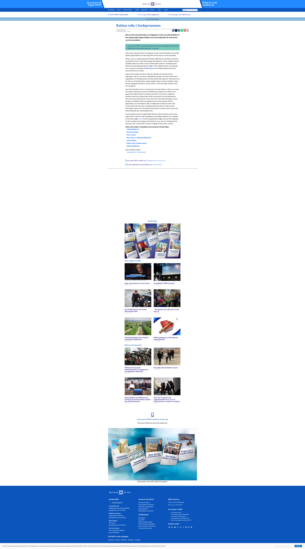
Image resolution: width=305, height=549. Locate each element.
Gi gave (119, 9)
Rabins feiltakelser (133, 146)
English (137, 540)
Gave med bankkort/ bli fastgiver (180, 514)
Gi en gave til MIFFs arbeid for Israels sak (152, 419)
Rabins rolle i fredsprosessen (137, 143)
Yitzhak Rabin (157, 164)
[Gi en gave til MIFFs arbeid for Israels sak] (152, 415)
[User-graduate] (191, 527)
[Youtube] (175, 527)
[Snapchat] (189, 527)
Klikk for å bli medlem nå (209, 3)
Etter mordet (131, 135)
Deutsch (124, 540)
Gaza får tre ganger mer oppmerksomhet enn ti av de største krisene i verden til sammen (167, 399)
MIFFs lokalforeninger (145, 522)
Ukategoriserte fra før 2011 (155, 160)
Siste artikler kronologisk (146, 504)
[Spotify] (186, 527)
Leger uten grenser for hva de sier (137, 283)
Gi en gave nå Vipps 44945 (94, 3)
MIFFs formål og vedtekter (146, 524)
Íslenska (131, 540)
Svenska (111, 540)
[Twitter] (172, 527)
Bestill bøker (152, 221)
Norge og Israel (143, 509)
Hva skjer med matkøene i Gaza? (166, 368)
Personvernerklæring (145, 528)
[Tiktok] (180, 527)
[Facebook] (169, 527)
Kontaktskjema (117, 503)
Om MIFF (141, 520)
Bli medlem (111, 9)
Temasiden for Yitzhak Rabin (136, 152)
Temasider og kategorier (145, 507)
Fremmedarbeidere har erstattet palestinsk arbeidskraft (136, 339)
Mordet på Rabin (132, 132)
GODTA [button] (298, 546)
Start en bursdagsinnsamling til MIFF (181, 520)
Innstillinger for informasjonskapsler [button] (282, 546)
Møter (137, 9)
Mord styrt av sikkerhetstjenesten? (139, 138)
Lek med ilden (131, 140)
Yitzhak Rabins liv (133, 129)
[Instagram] (177, 527)
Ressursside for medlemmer (147, 526)
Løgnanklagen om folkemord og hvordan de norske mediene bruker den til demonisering (138, 399)
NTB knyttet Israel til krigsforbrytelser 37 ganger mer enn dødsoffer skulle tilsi (136, 370)
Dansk (117, 540)
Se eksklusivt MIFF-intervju (164, 283)
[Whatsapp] (183, 527)
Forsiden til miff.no (144, 502)
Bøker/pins (144, 9)
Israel (141, 119)
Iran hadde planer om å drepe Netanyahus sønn (136, 310)
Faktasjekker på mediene (146, 511)
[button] (176, 30)
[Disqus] (152, 191)
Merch (166, 9)
